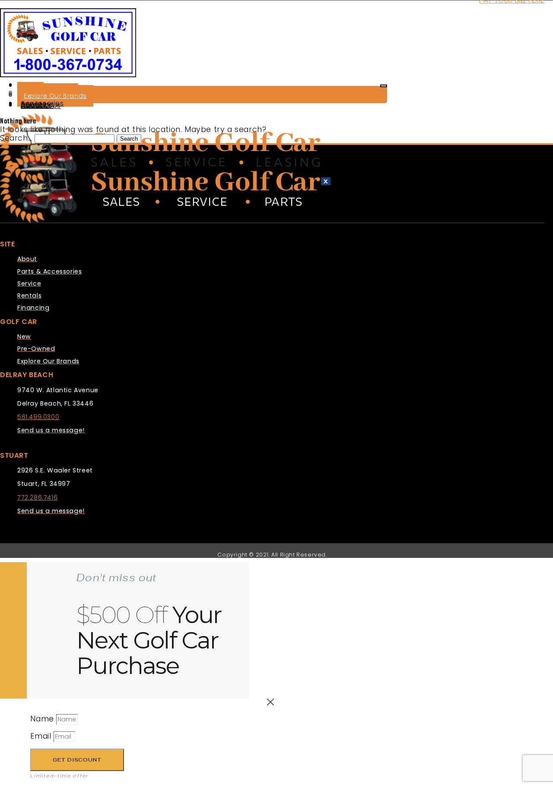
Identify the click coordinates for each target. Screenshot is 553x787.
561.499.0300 (38, 416)
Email (42, 736)
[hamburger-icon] (383, 86)
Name (43, 719)
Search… (16, 138)
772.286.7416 (37, 497)
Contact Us (41, 105)
